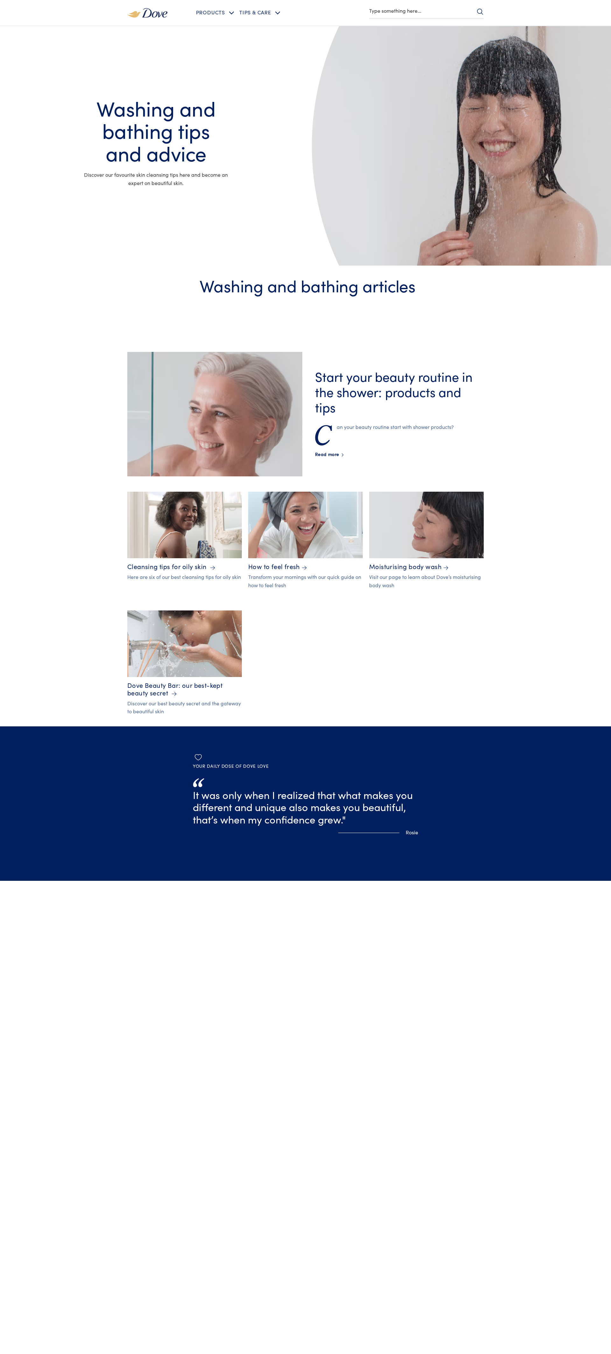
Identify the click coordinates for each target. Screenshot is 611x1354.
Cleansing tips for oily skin (167, 567)
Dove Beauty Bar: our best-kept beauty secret (174, 689)
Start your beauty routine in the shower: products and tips (394, 393)
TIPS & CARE (255, 13)
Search (480, 11)
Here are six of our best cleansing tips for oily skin (184, 577)
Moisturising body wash (405, 567)
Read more (329, 454)
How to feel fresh (274, 567)
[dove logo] (147, 12)
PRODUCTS (210, 13)
